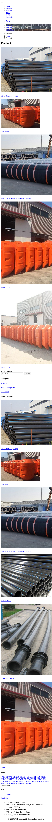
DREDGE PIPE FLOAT (22, 777)
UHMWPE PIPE (7, 678)
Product (4, 383)
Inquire (8, 15)
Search (27, 374)
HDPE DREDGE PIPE (40, 781)
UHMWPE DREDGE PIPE (25, 779)
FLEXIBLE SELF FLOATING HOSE (16, 198)
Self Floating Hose (8, 387)
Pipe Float (5, 392)
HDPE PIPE (6, 601)
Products (9, 10)
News (8, 13)
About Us (9, 8)
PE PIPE (26, 781)
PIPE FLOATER (39, 777)
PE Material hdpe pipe (9, 96)
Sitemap (9, 21)
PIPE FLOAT (6, 287)
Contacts (9, 17)
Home (8, 6)
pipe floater (5, 131)
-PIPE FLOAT (6, 777)
